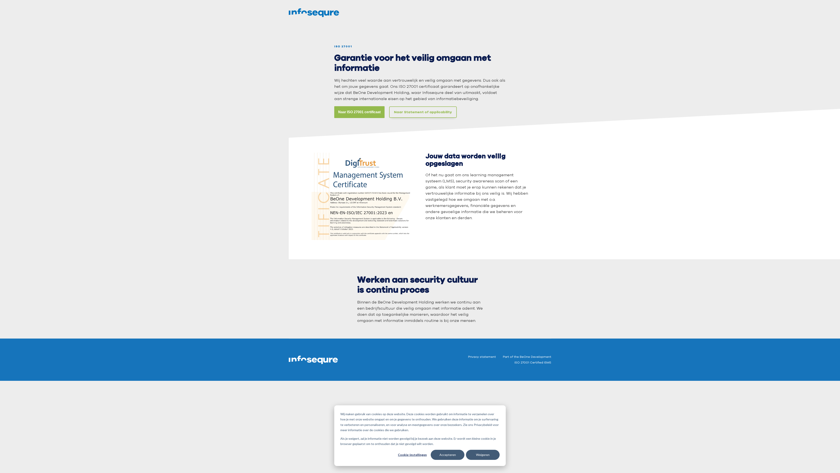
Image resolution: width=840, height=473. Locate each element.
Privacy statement (482, 357)
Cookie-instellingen (412, 455)
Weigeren (483, 455)
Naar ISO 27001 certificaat (359, 112)
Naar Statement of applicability (423, 112)
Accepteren (447, 455)
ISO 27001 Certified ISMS (532, 362)
